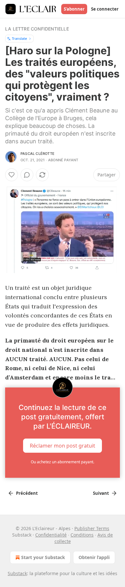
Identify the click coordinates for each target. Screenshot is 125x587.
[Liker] (11, 174)
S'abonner (74, 9)
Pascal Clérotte (37, 153)
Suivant (101, 493)
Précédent (27, 493)
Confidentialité (51, 535)
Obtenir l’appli (94, 557)
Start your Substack (43, 557)
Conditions (82, 535)
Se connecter (105, 9)
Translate (19, 38)
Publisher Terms (91, 528)
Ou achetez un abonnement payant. (62, 462)
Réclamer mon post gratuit (62, 445)
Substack (17, 573)
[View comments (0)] (27, 174)
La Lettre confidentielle (37, 28)
